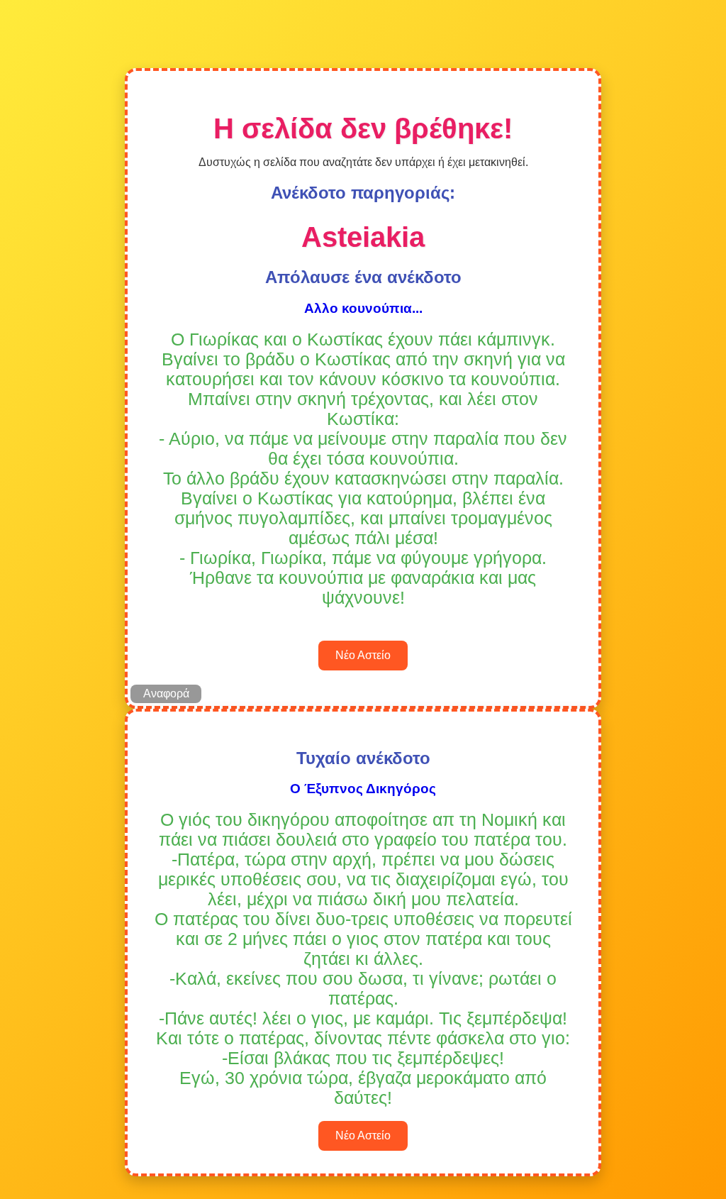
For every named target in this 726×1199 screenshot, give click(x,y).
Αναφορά (166, 693)
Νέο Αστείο (363, 655)
